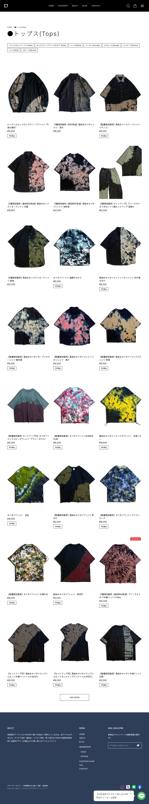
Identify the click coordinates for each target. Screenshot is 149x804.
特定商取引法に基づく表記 (32, 786)
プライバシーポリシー (14, 786)
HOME (51, 6)
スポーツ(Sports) (29, 50)
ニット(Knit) (13, 50)
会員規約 (45, 786)
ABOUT (75, 6)
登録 (138, 745)
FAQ (81, 765)
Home (9, 27)
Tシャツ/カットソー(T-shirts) (21, 45)
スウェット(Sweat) (111, 45)
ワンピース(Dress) (130, 45)
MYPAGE (84, 756)
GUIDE (83, 752)
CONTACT (95, 6)
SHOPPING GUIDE (86, 761)
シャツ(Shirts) (75, 45)
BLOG (84, 6)
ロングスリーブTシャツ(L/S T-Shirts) (51, 45)
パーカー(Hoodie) (92, 45)
